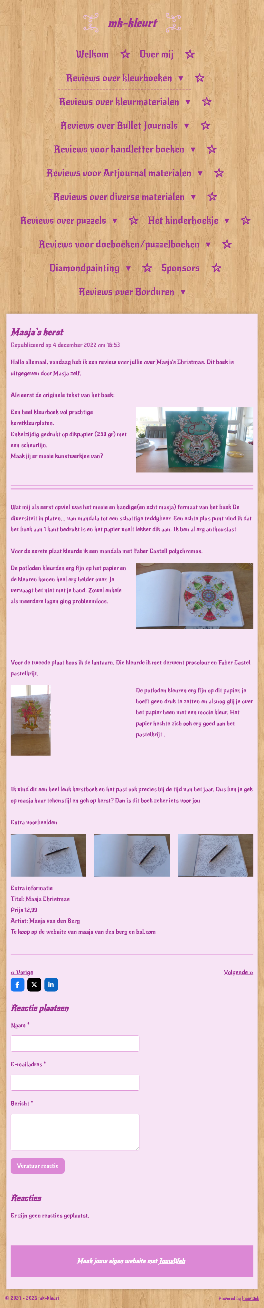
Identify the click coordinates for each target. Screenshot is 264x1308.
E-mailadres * (28, 1064)
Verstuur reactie (38, 1165)
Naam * (20, 1025)
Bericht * (22, 1103)
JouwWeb (172, 1261)
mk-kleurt (132, 23)
